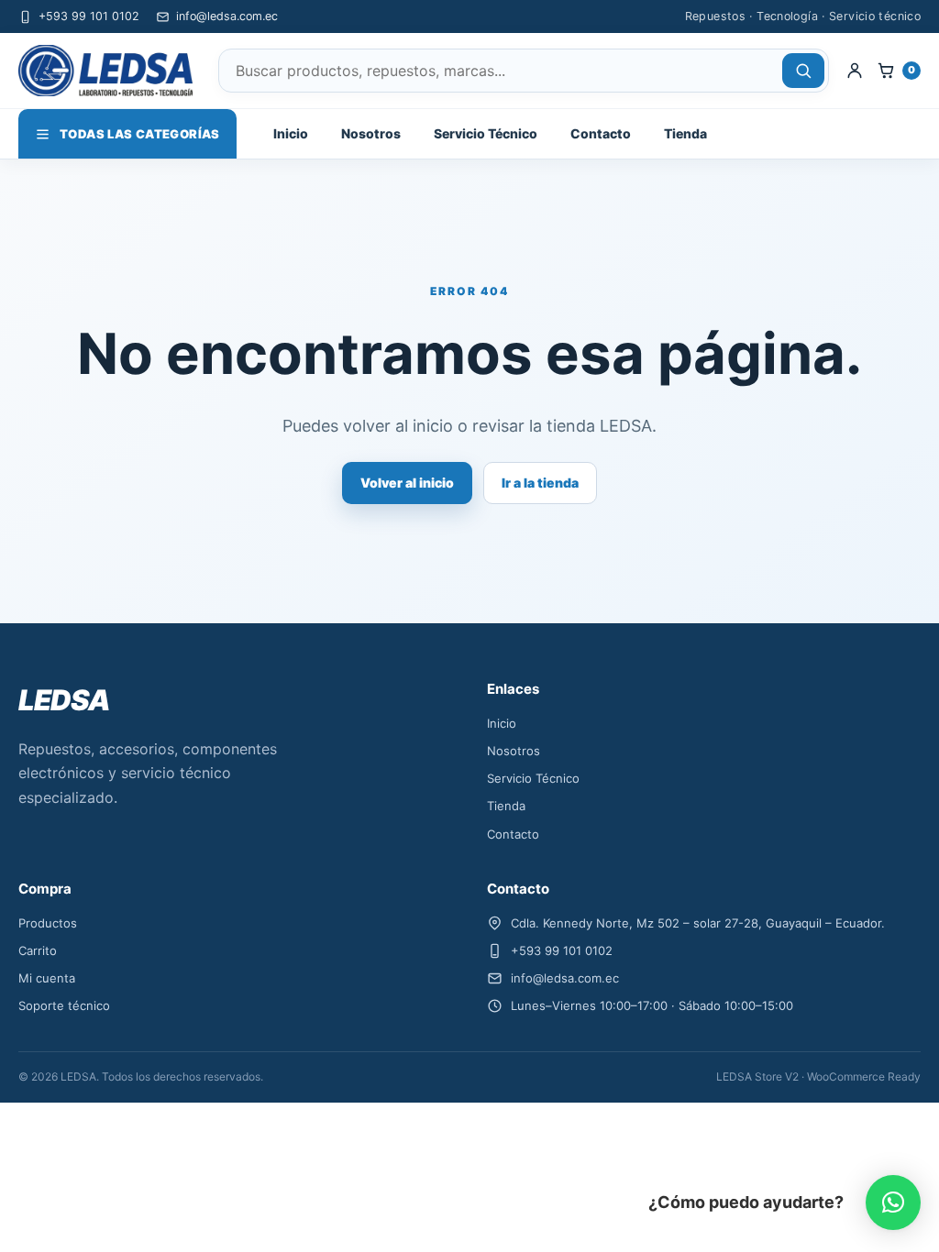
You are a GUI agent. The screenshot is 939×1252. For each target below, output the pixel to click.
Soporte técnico (64, 1005)
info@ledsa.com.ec (227, 16)
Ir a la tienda (540, 482)
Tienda (685, 133)
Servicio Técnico (485, 133)
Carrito (37, 950)
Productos (47, 923)
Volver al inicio (407, 482)
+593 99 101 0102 (89, 16)
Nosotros (371, 133)
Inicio (290, 133)
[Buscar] (803, 70)
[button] (893, 1202)
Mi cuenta (46, 978)
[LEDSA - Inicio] (110, 71)
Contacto (600, 133)
